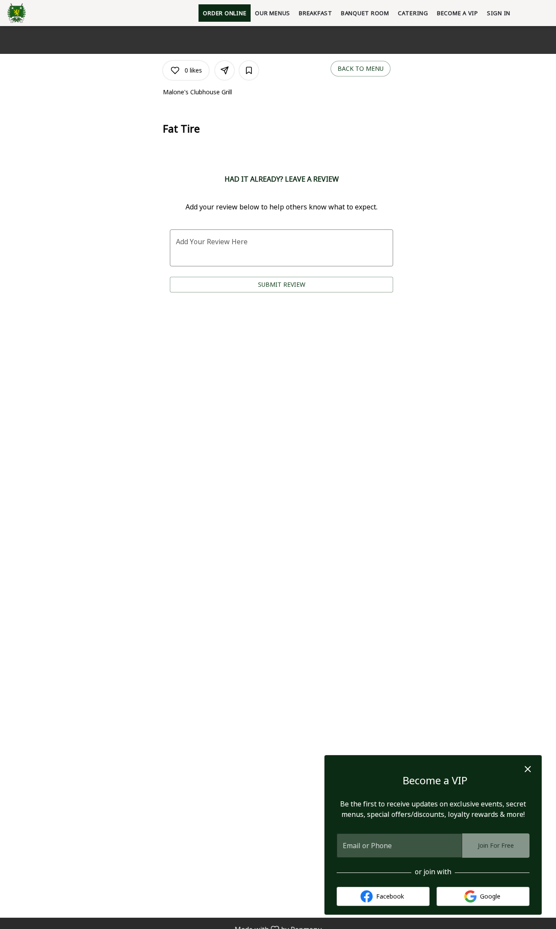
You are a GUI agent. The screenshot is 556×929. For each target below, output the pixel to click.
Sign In (498, 13)
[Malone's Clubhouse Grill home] (46, 13)
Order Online (224, 13)
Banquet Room (365, 13)
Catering (413, 13)
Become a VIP (457, 13)
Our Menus (272, 13)
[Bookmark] (248, 70)
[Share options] (224, 70)
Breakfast (315, 13)
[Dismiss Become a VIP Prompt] (527, 769)
